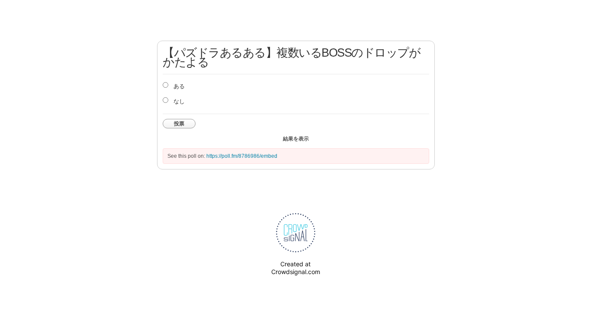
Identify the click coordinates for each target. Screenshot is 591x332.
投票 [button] (179, 124)
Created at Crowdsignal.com (295, 267)
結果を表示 (296, 139)
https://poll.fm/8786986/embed (241, 156)
